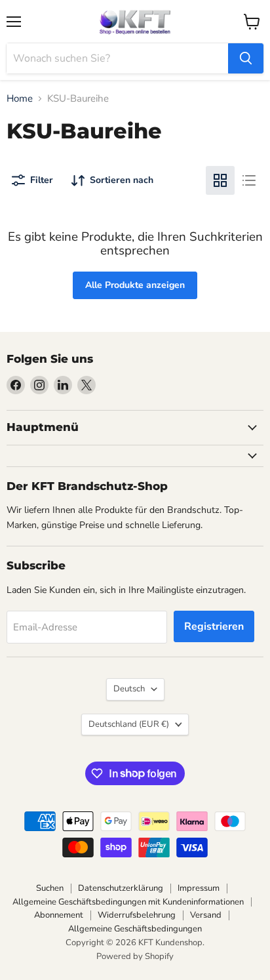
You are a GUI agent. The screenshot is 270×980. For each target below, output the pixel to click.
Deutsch (129, 689)
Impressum (199, 888)
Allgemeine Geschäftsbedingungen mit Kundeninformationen (128, 902)
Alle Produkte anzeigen (135, 285)
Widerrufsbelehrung (137, 915)
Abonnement (58, 915)
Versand (206, 915)
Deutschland (128, 724)
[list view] (249, 180)
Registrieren (214, 626)
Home (20, 98)
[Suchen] (245, 58)
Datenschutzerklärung (120, 888)
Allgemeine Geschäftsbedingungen (135, 929)
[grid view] (220, 180)
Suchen (50, 888)
